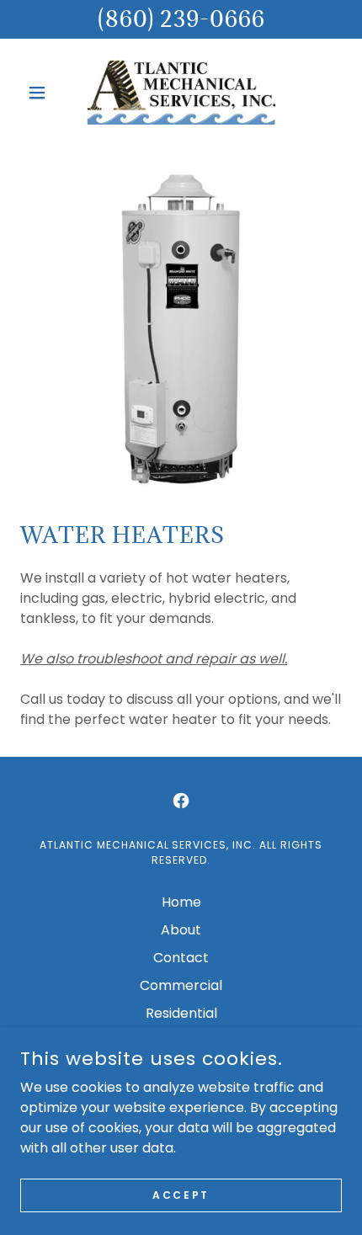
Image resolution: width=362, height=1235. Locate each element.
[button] (44, 92)
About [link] (181, 930)
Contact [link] (181, 957)
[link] (181, 92)
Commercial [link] (181, 985)
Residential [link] (181, 1013)
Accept (180, 1194)
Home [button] (181, 902)
